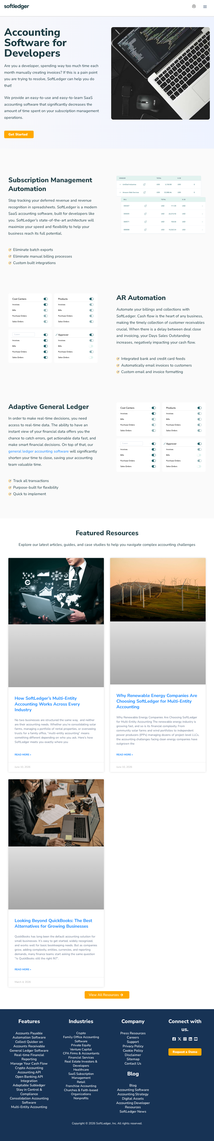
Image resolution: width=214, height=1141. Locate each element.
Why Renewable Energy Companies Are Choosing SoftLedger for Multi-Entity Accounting (156, 701)
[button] (184, 1052)
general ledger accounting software (38, 451)
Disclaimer (133, 1055)
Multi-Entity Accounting (29, 1107)
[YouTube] (196, 1039)
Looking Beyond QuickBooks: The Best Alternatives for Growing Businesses (53, 923)
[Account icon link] (194, 6)
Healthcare (81, 1070)
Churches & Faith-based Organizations (81, 1092)
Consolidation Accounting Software (29, 1100)
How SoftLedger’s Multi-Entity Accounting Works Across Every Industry (47, 704)
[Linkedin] (190, 1039)
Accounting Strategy (132, 1094)
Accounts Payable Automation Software (29, 1035)
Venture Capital (81, 1049)
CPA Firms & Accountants (81, 1053)
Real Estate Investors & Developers (81, 1063)
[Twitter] (179, 1039)
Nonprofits (81, 1098)
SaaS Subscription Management (81, 1076)
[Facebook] (174, 1039)
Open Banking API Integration (29, 1078)
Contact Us (133, 1063)
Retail (81, 1082)
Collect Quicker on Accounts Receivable (29, 1044)
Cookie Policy (133, 1050)
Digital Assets (133, 1098)
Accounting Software (133, 1090)
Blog (132, 1085)
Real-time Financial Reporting (29, 1057)
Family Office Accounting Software (81, 1039)
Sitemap (133, 1059)
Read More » (23, 754)
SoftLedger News (133, 1111)
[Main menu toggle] (205, 6)
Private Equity (81, 1045)
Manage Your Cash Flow (29, 1063)
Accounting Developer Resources (133, 1105)
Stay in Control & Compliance (29, 1091)
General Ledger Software (29, 1050)
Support (133, 1042)
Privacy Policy (133, 1046)
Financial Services (81, 1057)
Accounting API (29, 1072)
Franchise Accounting (81, 1086)
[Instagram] (185, 1039)
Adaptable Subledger (29, 1085)
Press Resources (133, 1033)
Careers (133, 1037)
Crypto (81, 1033)
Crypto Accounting (29, 1068)
